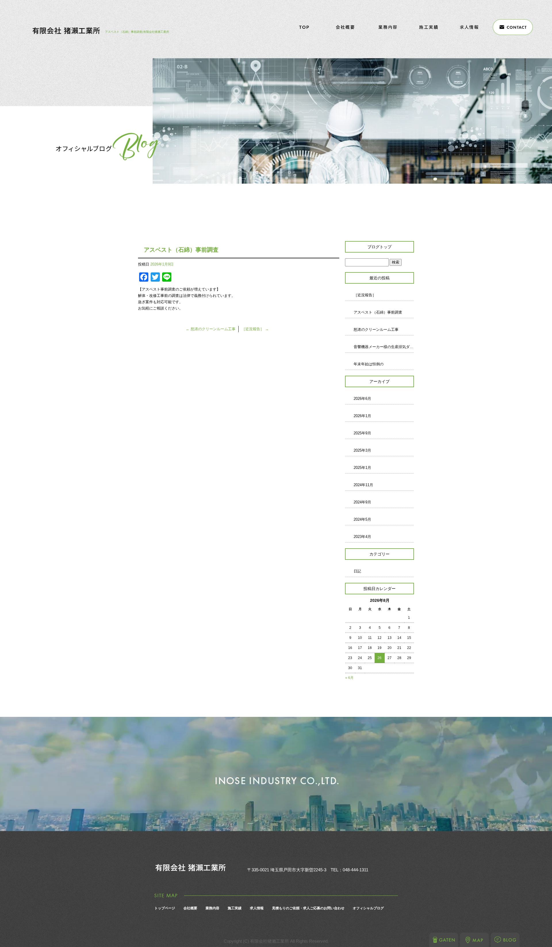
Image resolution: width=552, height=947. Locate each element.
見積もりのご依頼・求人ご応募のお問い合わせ (512, 27)
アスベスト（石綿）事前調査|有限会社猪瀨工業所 (137, 31)
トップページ (303, 27)
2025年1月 (362, 467)
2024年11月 (363, 485)
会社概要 (345, 27)
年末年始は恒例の (369, 364)
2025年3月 (362, 450)
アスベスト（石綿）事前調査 (378, 312)
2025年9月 (362, 433)
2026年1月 (362, 416)
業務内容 (387, 27)
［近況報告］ (255, 329)
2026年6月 (362, 398)
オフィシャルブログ (368, 908)
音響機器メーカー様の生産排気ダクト (384, 347)
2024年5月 (362, 519)
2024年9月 (362, 502)
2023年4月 (362, 536)
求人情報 (470, 27)
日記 (357, 571)
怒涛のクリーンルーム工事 (210, 329)
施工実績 (428, 27)
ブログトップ (379, 247)
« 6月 (349, 678)
